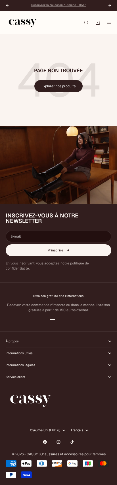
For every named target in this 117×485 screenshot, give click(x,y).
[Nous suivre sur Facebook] (45, 442)
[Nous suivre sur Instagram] (58, 442)
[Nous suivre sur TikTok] (72, 442)
